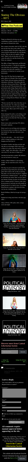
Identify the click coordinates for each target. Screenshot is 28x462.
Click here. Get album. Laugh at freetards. (15, 440)
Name (4, 400)
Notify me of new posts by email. (12, 419)
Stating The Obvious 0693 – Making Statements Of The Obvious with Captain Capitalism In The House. (14, 270)
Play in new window (11, 29)
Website (4, 410)
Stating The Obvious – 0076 (14, 291)
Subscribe (23, 352)
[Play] (12, 27)
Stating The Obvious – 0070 (5, 361)
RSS (16, 33)
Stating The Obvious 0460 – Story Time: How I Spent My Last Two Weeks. (14, 248)
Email (4, 405)
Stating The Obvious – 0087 (14, 335)
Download (20, 29)
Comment (5, 387)
